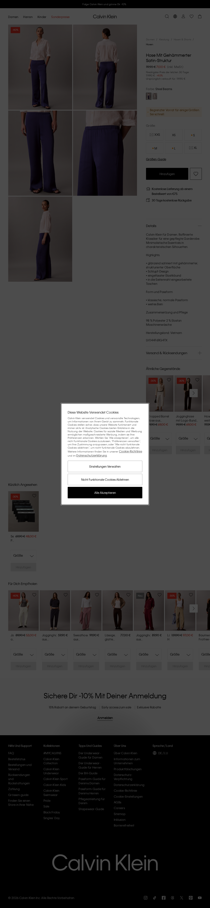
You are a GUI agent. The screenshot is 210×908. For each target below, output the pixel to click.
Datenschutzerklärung (91, 455)
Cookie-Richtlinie (130, 451)
